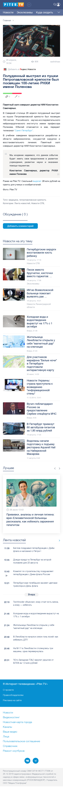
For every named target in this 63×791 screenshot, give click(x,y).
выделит (37, 181)
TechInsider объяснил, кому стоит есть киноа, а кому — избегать (36, 603)
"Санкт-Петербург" (23, 130)
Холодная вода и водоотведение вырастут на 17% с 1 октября (36, 615)
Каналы (7, 727)
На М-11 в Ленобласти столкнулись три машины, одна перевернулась (33, 650)
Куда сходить (44, 12)
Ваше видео (10, 731)
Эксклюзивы (25, 12)
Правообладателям (13, 695)
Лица (6, 736)
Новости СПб (37, 203)
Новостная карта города (17, 722)
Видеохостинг (11, 717)
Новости (8, 12)
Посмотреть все (15, 217)
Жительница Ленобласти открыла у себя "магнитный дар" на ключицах (33, 626)
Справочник (10, 746)
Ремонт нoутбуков (13, 751)
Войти (58, 4)
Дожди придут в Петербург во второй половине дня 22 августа (32, 561)
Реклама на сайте (12, 700)
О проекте (8, 690)
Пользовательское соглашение (21, 741)
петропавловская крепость (32, 200)
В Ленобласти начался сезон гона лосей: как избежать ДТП (35, 638)
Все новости (58, 541)
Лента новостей (22, 203)
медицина (13, 200)
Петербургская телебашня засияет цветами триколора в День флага (35, 584)
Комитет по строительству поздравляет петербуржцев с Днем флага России (33, 573)
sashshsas (55, 61)
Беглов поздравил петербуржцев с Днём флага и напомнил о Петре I (33, 549)
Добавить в (22, 69)
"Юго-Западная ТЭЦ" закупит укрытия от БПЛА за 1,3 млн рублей (33, 661)
